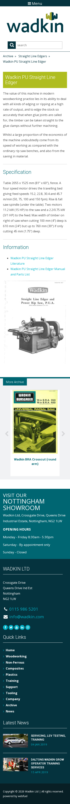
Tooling (11, 693)
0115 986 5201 (23, 609)
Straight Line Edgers (32, 56)
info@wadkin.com (26, 616)
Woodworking (16, 656)
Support (12, 687)
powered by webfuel (15, 796)
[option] (35, 433)
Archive (8, 56)
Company (13, 699)
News (10, 711)
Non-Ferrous (15, 662)
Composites (15, 668)
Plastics (11, 675)
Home (10, 650)
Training (12, 681)
